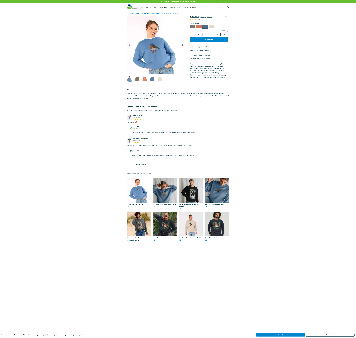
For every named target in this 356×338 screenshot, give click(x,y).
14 (211, 34)
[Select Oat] (211, 26)
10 (199, 34)
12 (205, 34)
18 (224, 34)
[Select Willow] (192, 26)
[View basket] (227, 7)
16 (217, 34)
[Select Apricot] (199, 26)
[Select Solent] (205, 26)
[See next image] (182, 45)
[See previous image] (129, 45)
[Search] (224, 7)
